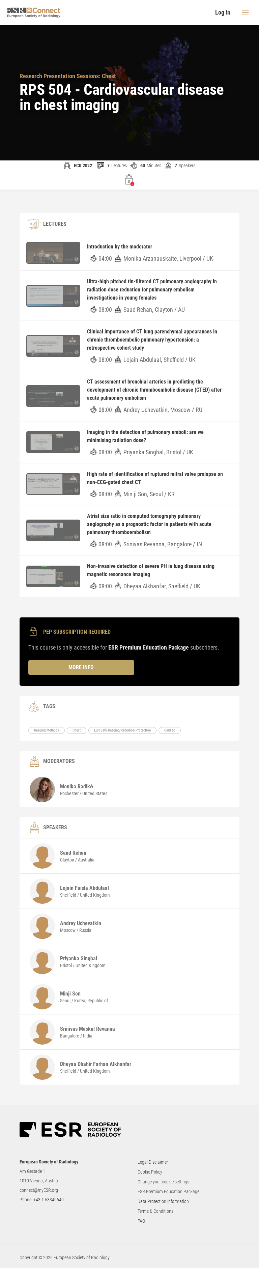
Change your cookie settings (163, 1181)
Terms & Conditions (155, 1211)
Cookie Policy (150, 1172)
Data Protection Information (163, 1201)
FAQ (141, 1221)
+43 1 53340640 (48, 1199)
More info (81, 667)
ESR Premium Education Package (168, 1191)
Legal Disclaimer (153, 1162)
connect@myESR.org (39, 1190)
